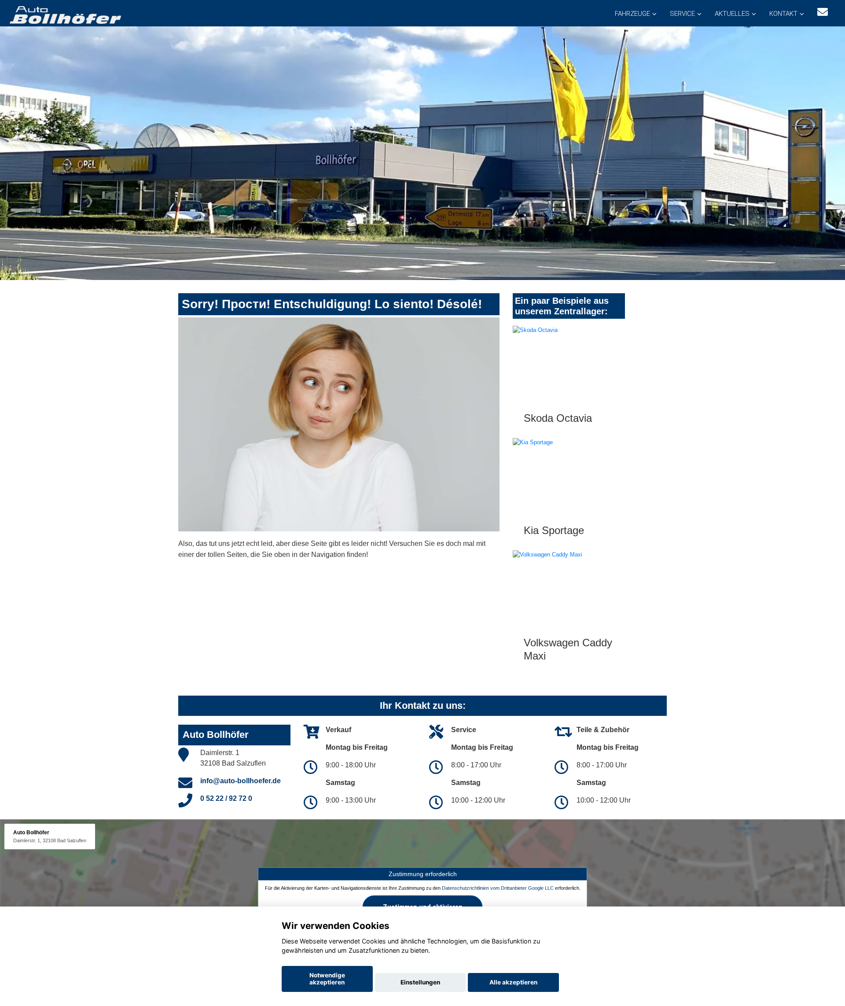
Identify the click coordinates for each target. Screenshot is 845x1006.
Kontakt (783, 14)
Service (682, 14)
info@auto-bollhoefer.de (240, 781)
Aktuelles (732, 14)
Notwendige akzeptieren (327, 979)
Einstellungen (420, 982)
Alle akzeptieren (513, 982)
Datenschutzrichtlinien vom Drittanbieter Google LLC (498, 888)
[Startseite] (65, 14)
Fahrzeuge (632, 14)
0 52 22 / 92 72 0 (226, 798)
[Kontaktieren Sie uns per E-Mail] (822, 12)
